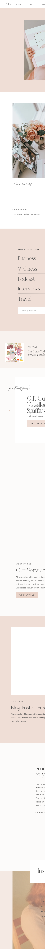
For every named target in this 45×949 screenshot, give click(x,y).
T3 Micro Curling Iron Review (27, 214)
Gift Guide (32, 347)
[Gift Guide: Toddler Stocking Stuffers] (14, 352)
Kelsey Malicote (30, 217)
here (29, 695)
